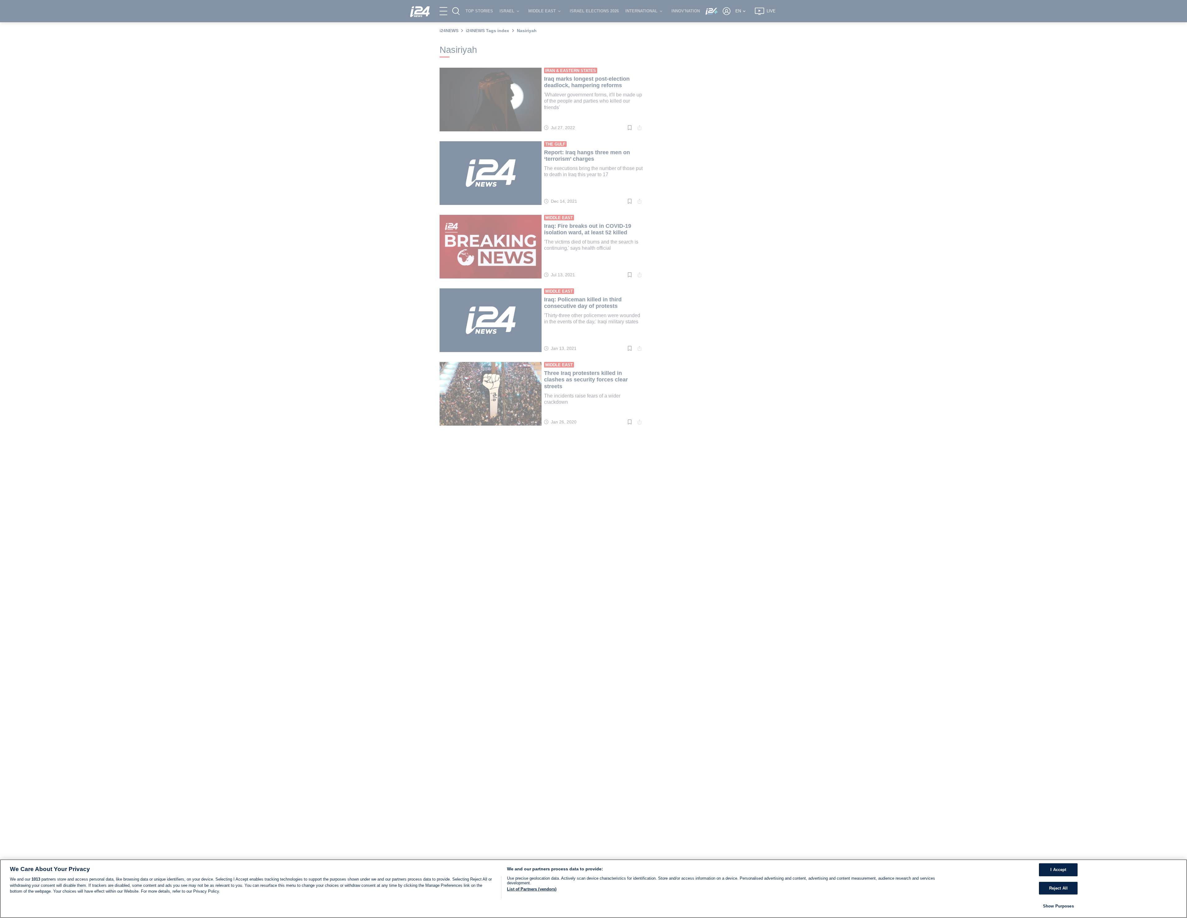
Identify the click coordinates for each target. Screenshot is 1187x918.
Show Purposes (1058, 906)
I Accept (1058, 869)
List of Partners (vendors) (531, 889)
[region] (593, 888)
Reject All (1058, 888)
